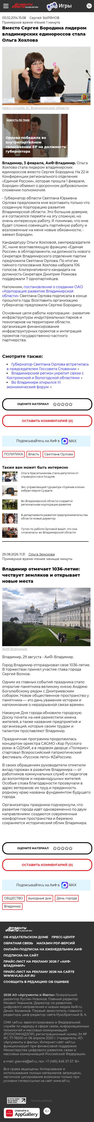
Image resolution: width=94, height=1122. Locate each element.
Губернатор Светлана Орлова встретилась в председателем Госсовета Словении (48, 366)
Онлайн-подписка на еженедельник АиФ (42, 949)
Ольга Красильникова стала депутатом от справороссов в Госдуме (49, 474)
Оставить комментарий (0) (47, 421)
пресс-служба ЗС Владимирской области (35, 108)
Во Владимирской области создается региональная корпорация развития (47, 502)
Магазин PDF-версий (56, 943)
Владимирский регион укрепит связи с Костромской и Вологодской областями (45, 375)
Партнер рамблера (41, 1100)
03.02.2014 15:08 (14, 18)
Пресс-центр (63, 937)
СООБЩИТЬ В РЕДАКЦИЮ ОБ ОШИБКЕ (36, 982)
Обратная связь (18, 943)
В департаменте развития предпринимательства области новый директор (54, 516)
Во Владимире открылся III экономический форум (34, 384)
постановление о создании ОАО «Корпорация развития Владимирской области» (42, 291)
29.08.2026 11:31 (13, 554)
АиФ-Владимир (14, 649)
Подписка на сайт (20, 955)
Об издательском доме (25, 937)
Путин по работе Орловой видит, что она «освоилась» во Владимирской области (49, 530)
